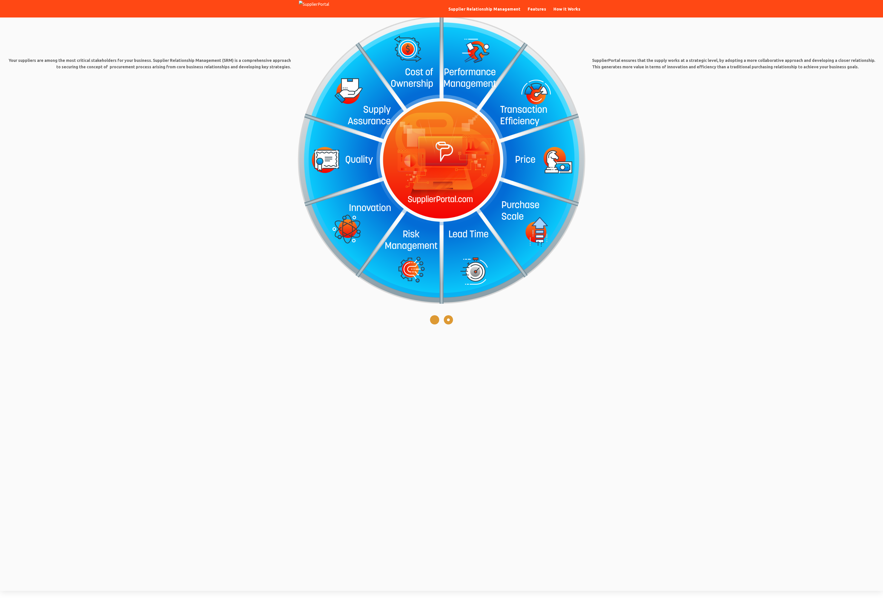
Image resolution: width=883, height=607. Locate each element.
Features (537, 9)
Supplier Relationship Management (484, 9)
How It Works (566, 9)
